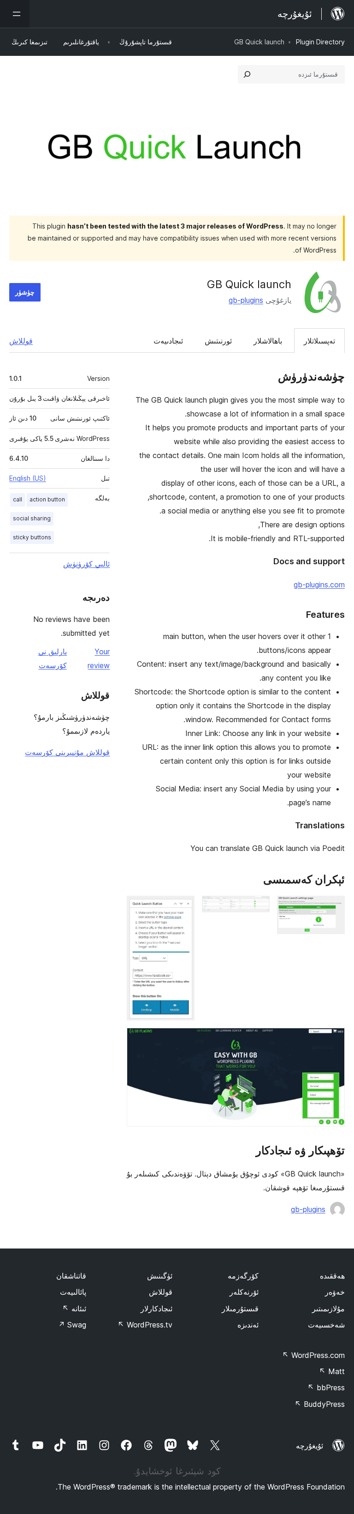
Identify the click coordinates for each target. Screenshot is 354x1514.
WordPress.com (313, 1355)
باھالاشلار (268, 340)
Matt (332, 1371)
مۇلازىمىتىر (328, 1308)
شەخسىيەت (326, 1324)
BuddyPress (320, 1404)
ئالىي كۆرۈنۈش (86, 563)
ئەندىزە (248, 1324)
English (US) (27, 478)
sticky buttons (32, 537)
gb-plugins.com (319, 584)
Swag (72, 1324)
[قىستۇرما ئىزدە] (247, 74)
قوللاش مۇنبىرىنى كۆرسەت (67, 752)
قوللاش (21, 340)
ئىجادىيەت (168, 340)
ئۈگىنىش (159, 1275)
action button (47, 499)
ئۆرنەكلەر (244, 1292)
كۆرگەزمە (243, 1275)
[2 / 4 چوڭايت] (257, 908)
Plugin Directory (320, 42)
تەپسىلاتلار (319, 340)
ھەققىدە (332, 1275)
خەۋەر (335, 1292)
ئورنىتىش (218, 340)
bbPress (326, 1387)
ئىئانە (74, 1308)
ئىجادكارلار (156, 1308)
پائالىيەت (73, 1292)
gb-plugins (246, 300)
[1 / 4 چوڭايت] (332, 908)
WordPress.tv (145, 1324)
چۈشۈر (25, 292)
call (17, 499)
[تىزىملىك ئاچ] (15, 14)
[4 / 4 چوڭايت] (332, 1040)
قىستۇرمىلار (240, 1308)
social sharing (32, 518)
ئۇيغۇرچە (309, 1445)
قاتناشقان (71, 1275)
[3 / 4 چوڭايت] (182, 908)
